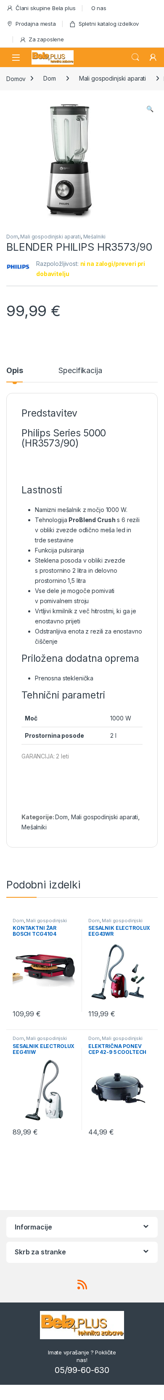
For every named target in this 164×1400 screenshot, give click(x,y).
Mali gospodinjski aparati (112, 78)
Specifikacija (80, 371)
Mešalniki (94, 236)
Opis (14, 371)
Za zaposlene (46, 39)
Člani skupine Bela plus (46, 8)
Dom (49, 78)
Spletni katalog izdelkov (109, 23)
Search (135, 57)
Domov (16, 78)
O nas (98, 8)
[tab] (14, 374)
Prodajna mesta (36, 23)
